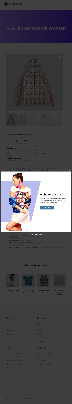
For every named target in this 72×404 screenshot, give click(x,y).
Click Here (47, 207)
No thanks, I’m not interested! (36, 234)
